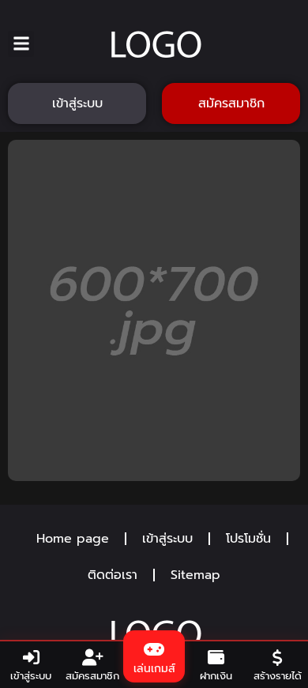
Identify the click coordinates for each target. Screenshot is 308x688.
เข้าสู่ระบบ (167, 538)
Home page (72, 538)
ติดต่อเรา (112, 575)
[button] (21, 44)
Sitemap (195, 575)
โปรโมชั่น (248, 538)
